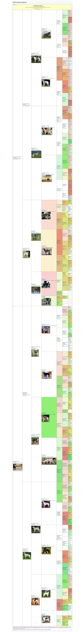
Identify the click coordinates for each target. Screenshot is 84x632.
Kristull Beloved (65, 137)
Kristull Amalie (65, 222)
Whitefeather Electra (70, 64)
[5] (39, 8)
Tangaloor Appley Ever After (45, 324)
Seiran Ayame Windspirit (26, 248)
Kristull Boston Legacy (69, 569)
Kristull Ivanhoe (65, 160)
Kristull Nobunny (69, 127)
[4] (38, 8)
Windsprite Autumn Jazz (69, 215)
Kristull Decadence (69, 35)
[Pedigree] (27, 7)
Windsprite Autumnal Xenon (65, 201)
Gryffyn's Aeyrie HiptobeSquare (25, 393)
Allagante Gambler (44, 28)
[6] (40, 8)
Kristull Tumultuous (44, 587)
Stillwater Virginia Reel (70, 209)
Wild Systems (25, 627)
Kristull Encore (33, 595)
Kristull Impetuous (59, 188)
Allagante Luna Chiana (45, 76)
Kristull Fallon (59, 165)
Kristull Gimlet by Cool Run (65, 541)
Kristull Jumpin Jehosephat (59, 512)
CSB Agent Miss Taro (16, 461)
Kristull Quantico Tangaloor (59, 315)
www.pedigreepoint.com (36, 627)
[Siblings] (40, 7)
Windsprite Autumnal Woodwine (64, 214)
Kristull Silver (43, 296)
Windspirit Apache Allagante (59, 67)
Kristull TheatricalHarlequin (65, 15)
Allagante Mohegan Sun (26, 103)
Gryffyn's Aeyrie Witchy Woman (35, 434)
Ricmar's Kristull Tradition (35, 523)
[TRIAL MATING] (27, 629)
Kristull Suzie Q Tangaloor (65, 124)
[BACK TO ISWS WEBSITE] (33, 629)
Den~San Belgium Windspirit (65, 61)
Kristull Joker (59, 20)
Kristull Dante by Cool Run (65, 529)
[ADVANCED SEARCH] (22, 629)
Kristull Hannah (69, 140)
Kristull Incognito (65, 38)
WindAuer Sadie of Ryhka (69, 31)
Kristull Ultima (59, 44)
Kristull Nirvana (65, 27)
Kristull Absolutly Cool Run (59, 536)
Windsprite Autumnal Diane (69, 226)
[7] (41, 8)
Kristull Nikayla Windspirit (65, 73)
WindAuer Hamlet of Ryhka (59, 280)
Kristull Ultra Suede (64, 193)
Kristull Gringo (69, 11)
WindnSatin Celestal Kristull (70, 609)
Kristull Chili (70, 46)
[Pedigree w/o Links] (31, 7)
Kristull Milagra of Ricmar (45, 545)
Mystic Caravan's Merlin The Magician (69, 339)
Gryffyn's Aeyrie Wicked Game (35, 346)
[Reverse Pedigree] (47, 7)
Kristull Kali (70, 17)
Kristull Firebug (44, 369)
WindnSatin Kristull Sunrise (70, 455)
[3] (37, 8)
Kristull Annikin (65, 184)
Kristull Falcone (65, 418)
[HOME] (14, 629)
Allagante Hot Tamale (34, 148)
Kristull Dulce (69, 151)
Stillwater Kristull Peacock (65, 207)
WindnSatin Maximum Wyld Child (70, 606)
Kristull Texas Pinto (70, 537)
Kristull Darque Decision (69, 88)
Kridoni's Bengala (69, 311)
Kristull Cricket (65, 148)
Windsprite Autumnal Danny (69, 201)
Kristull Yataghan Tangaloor (65, 331)
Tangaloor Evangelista (58, 338)
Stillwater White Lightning (69, 207)
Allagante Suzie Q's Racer (59, 117)
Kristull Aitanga (65, 50)
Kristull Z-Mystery (65, 172)
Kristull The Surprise (64, 97)
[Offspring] (43, 7)
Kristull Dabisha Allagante (59, 92)
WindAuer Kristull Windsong (69, 41)
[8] (42, 8)
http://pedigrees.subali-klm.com (52, 627)
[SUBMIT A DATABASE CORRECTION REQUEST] (44, 629)
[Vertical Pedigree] (36, 7)
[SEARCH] (17, 629)
